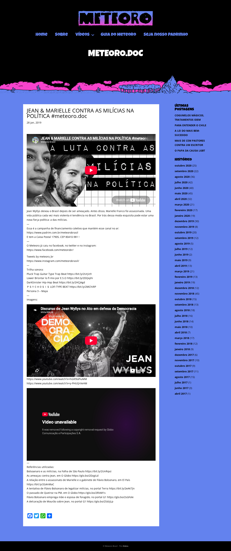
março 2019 (182, 271)
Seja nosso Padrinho (166, 35)
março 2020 (182, 204)
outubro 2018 (183, 299)
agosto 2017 (182, 377)
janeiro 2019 (182, 282)
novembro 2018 (184, 293)
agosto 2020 (182, 176)
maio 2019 (181, 260)
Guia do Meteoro (118, 35)
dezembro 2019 (184, 221)
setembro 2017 (184, 371)
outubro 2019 (183, 232)
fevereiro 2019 (183, 276)
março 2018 (182, 338)
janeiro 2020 (182, 215)
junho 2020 (181, 188)
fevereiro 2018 (183, 343)
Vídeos (82, 35)
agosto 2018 (182, 310)
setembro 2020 (184, 171)
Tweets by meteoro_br (40, 256)
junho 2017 (181, 388)
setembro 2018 (184, 304)
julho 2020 (181, 182)
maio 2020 (181, 193)
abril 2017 (181, 393)
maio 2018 (181, 327)
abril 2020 (181, 199)
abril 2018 (181, 332)
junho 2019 (181, 254)
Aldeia (125, 546)
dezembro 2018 (184, 288)
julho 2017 (181, 382)
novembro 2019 (184, 226)
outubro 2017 (183, 366)
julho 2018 (181, 315)
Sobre (61, 35)
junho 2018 (181, 321)
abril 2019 (181, 265)
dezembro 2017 (184, 354)
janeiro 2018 (182, 349)
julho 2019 (181, 249)
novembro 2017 (184, 360)
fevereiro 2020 (183, 210)
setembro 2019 (184, 238)
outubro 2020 (183, 165)
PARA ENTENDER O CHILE (190, 125)
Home (41, 35)
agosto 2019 (182, 243)
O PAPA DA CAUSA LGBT (190, 150)
